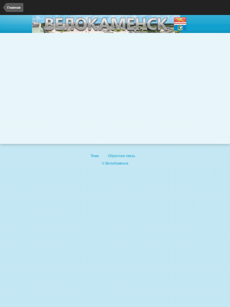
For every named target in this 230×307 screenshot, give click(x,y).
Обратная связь (121, 156)
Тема (95, 156)
